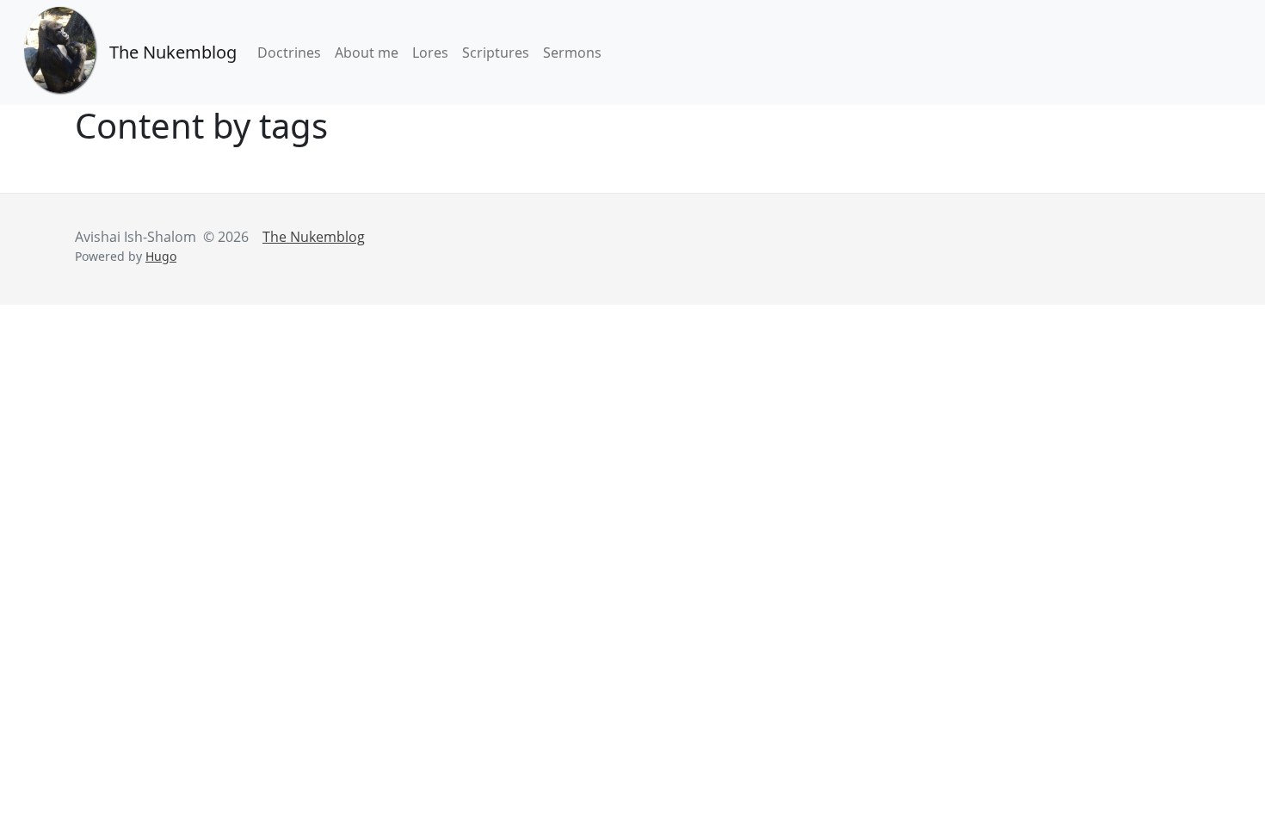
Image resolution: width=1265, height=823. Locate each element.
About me (366, 52)
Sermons (572, 52)
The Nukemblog (173, 52)
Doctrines (289, 52)
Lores (430, 52)
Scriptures (495, 52)
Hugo (160, 256)
